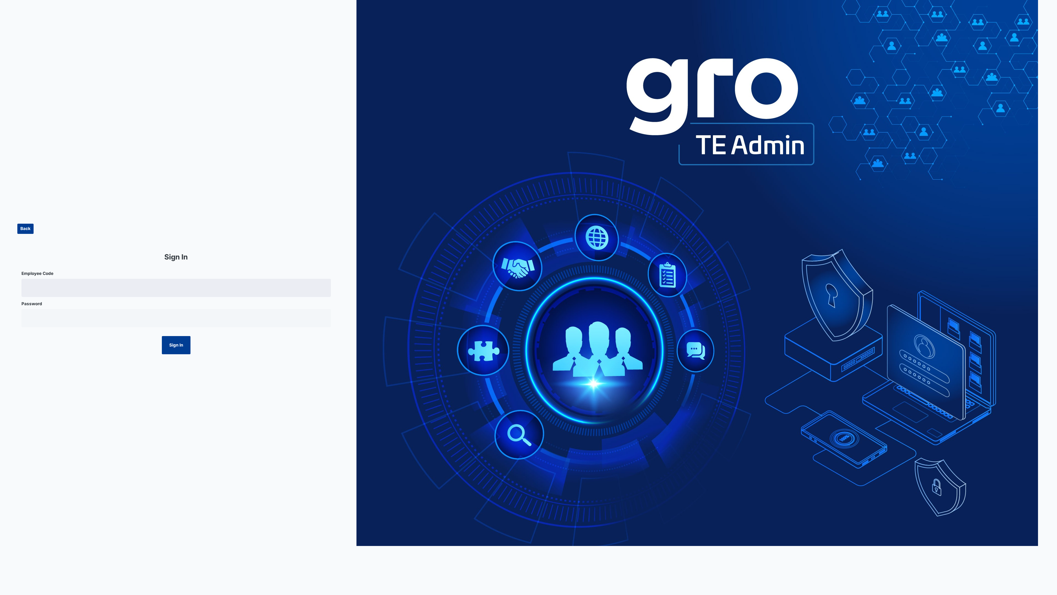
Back (25, 228)
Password (31, 303)
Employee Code (37, 273)
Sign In (176, 345)
